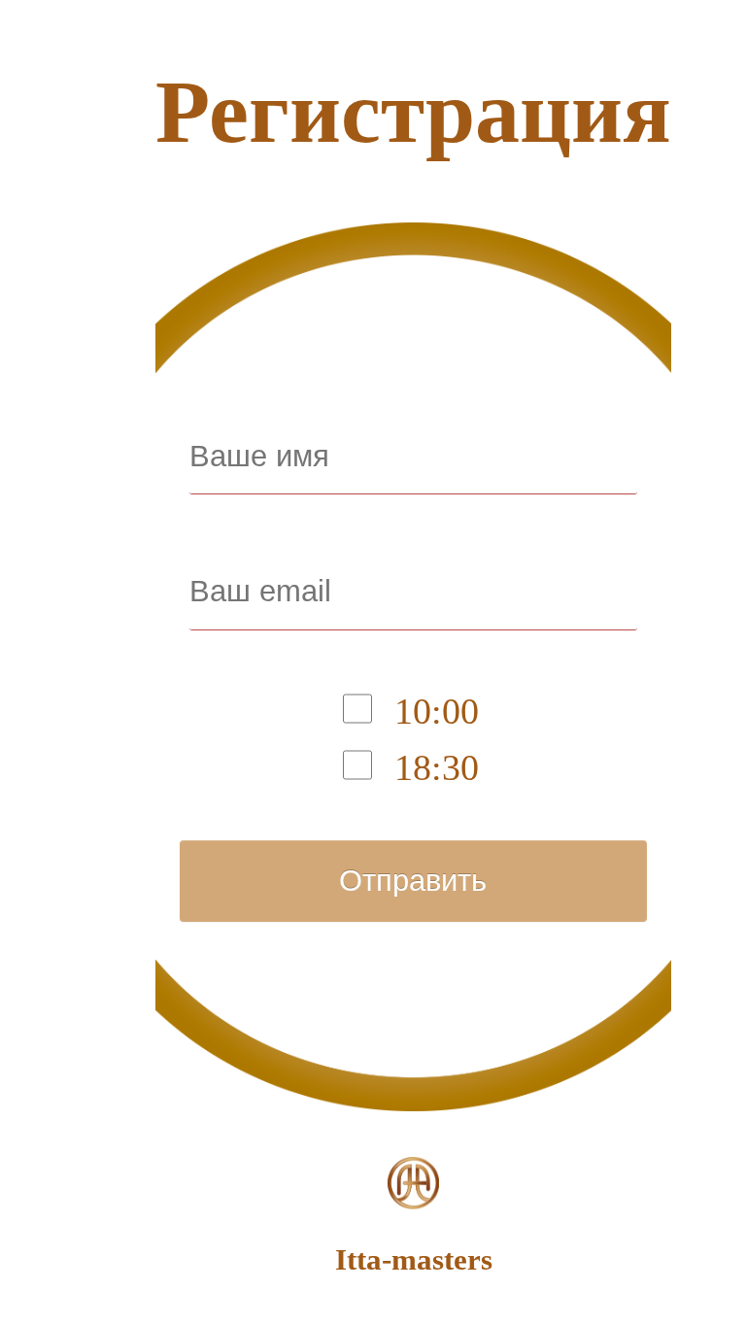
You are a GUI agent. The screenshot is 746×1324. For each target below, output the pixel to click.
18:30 (436, 767)
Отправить (413, 881)
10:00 (436, 711)
